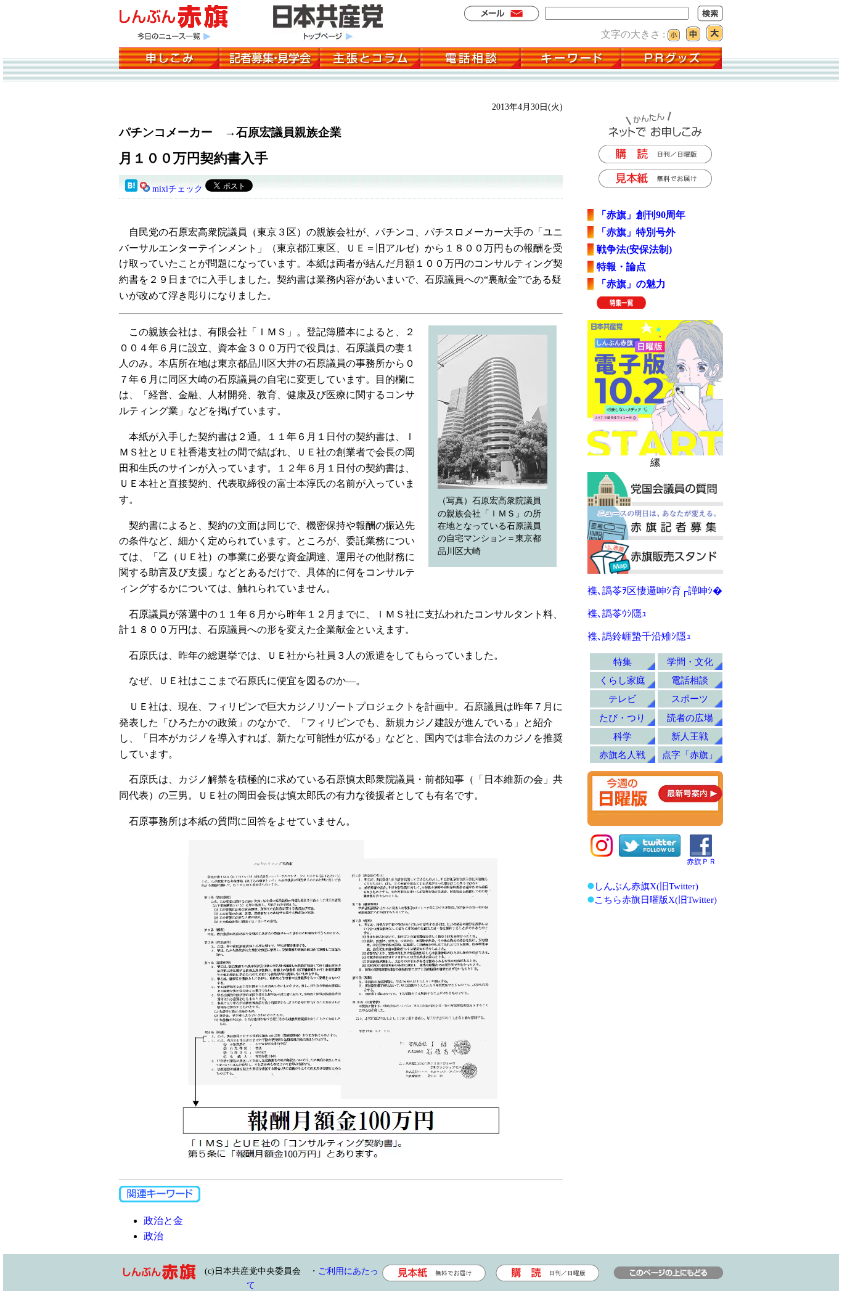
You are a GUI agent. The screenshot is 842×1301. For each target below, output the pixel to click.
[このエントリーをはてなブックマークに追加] (131, 189)
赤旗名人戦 (622, 754)
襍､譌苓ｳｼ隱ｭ (617, 613)
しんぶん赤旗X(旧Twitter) (646, 886)
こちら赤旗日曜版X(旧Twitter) (655, 899)
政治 (153, 1236)
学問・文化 (690, 661)
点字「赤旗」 (689, 754)
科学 (622, 736)
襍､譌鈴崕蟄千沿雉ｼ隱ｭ (639, 636)
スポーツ (689, 698)
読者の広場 (690, 717)
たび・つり (622, 717)
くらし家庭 (622, 680)
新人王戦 (689, 736)
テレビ (622, 698)
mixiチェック (177, 189)
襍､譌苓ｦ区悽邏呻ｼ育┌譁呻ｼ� (654, 590)
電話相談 (689, 680)
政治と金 (163, 1220)
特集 (622, 661)
